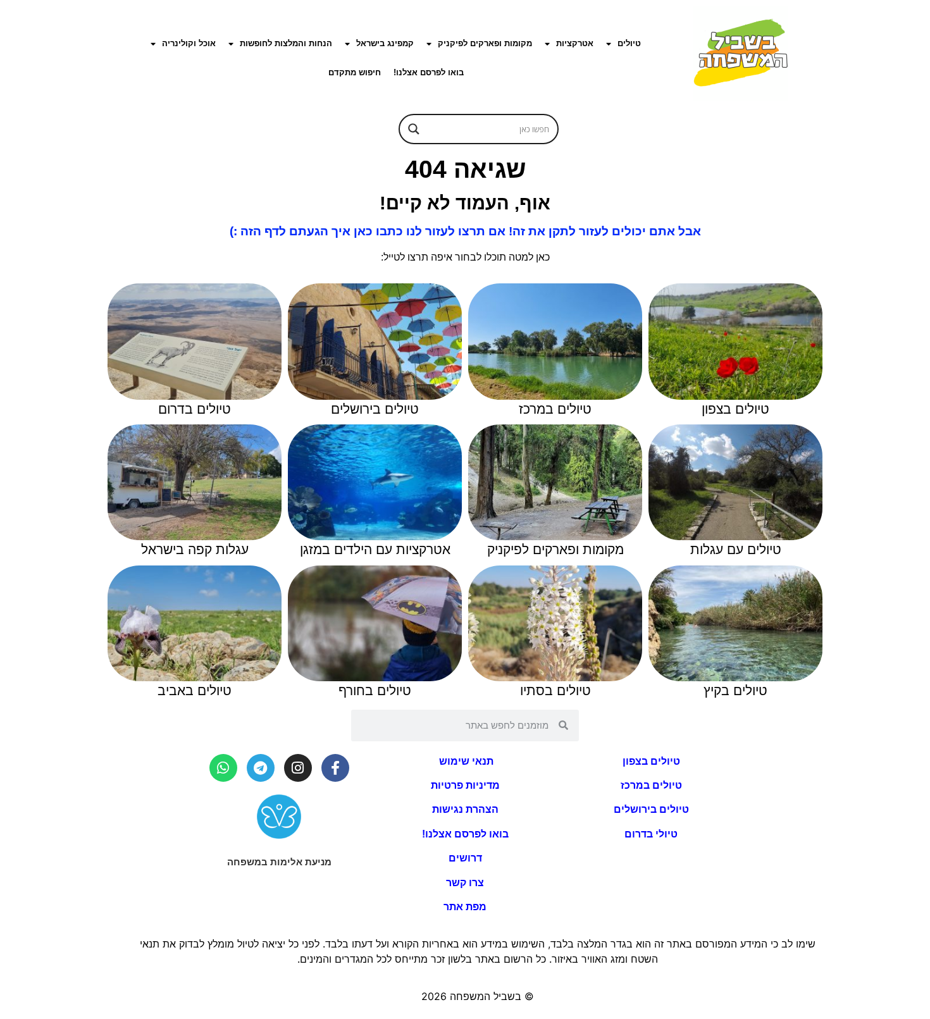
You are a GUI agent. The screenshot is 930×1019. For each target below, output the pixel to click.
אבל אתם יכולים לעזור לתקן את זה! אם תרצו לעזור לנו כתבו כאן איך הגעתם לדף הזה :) (465, 231)
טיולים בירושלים (651, 809)
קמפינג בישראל (385, 43)
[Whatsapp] (223, 768)
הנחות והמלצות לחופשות (286, 43)
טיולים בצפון (651, 761)
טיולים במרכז (651, 785)
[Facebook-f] (335, 768)
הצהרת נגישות (465, 809)
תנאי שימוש (465, 761)
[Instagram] (298, 768)
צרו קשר (465, 882)
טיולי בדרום (651, 834)
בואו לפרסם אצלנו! (429, 72)
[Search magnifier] (414, 129)
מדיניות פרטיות (465, 785)
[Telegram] (261, 768)
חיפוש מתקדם (354, 72)
